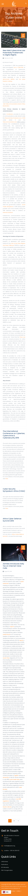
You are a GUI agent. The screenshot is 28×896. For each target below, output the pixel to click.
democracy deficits (9, 79)
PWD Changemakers (7, 870)
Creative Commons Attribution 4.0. (12, 888)
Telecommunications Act (10, 122)
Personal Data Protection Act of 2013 (15, 118)
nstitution (10, 114)
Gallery (18, 891)
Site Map (12, 891)
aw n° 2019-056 (18, 67)
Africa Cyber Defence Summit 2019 (12, 519)
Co (7, 114)
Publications (4, 864)
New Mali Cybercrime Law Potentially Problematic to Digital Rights (14, 52)
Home (10, 21)
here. (7, 478)
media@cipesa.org (9, 846)
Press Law (22, 337)
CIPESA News (4, 861)
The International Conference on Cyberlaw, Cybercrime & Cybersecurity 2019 (14, 434)
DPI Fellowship (5, 867)
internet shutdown (8, 212)
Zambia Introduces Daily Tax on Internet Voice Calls (13, 566)
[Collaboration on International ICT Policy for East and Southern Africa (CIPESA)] (14, 3)
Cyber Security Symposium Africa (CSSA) (14, 490)
